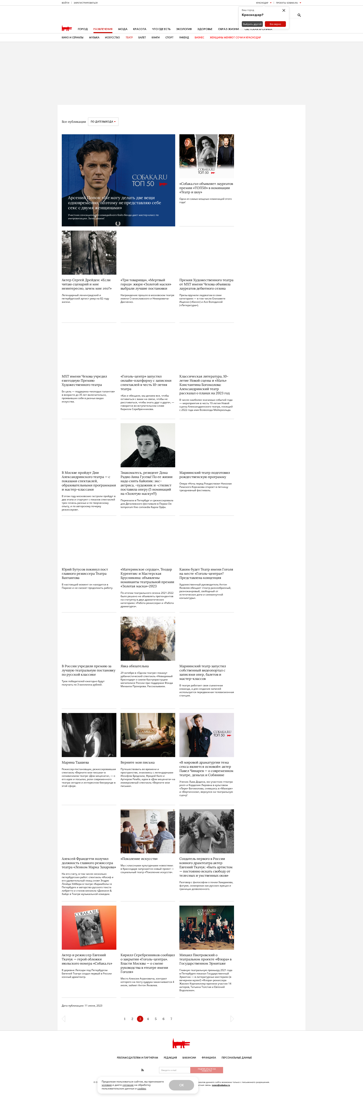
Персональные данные (237, 1057)
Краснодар (262, 2)
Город (83, 29)
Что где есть (161, 29)
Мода (123, 29)
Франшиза (209, 1057)
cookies (141, 1088)
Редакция (170, 1057)
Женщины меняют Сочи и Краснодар (235, 37)
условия (107, 1085)
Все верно (275, 24)
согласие (128, 1085)
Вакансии (189, 1057)
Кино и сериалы (72, 37)
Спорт (169, 37)
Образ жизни (228, 29)
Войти (65, 2)
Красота (139, 29)
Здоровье (204, 29)
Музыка (94, 37)
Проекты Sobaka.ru (287, 2)
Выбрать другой (252, 24)
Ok (181, 1085)
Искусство (112, 37)
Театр (129, 37)
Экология (184, 29)
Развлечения (102, 29)
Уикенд (184, 37)
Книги (156, 37)
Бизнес (199, 37)
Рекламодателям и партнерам (137, 1057)
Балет (142, 37)
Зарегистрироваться (85, 2)
